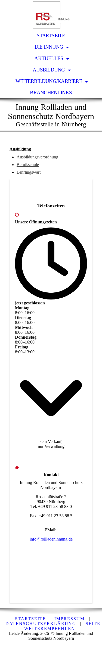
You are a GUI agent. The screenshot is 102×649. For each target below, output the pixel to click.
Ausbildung (49, 70)
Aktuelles (49, 58)
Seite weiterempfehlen (62, 626)
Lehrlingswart (29, 172)
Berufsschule (28, 164)
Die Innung (49, 47)
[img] (51, 15)
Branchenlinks (51, 92)
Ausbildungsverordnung (37, 157)
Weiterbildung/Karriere (49, 81)
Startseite (51, 35)
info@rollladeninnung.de (51, 539)
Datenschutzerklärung (40, 623)
